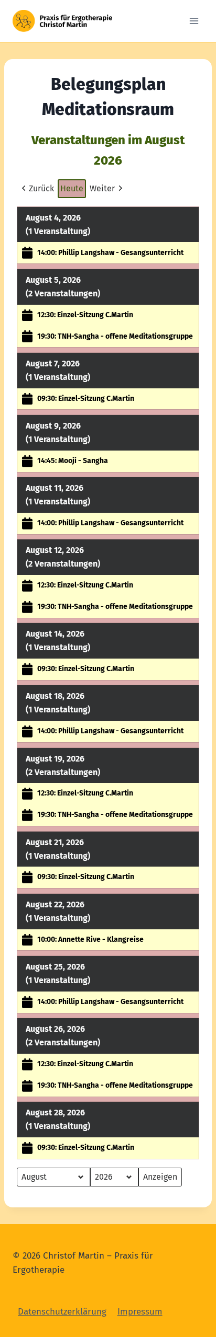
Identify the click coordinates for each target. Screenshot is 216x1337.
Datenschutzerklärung (62, 1311)
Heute (71, 188)
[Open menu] (193, 21)
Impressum (140, 1311)
